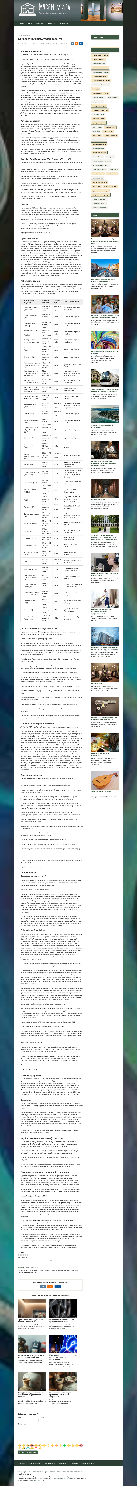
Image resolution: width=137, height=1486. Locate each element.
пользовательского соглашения (63, 1478)
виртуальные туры (98, 59)
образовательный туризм (100, 165)
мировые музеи (110, 127)
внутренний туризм (99, 64)
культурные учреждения (100, 110)
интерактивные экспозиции (101, 80)
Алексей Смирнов (24, 1267)
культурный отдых (98, 119)
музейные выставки (111, 136)
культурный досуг (98, 114)
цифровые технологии (99, 208)
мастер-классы (97, 127)
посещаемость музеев (99, 170)
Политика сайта (49, 1463)
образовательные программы (102, 161)
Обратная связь (34, 1463)
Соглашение (63, 1463)
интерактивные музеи (99, 76)
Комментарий (22, 1424)
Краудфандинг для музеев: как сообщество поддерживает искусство (31, 1395)
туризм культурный (110, 186)
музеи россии (97, 136)
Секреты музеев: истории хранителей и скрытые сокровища (60, 1395)
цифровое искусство (99, 203)
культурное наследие (99, 106)
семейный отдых (98, 178)
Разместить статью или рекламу (82, 1463)
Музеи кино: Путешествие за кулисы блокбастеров (61, 1321)
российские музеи (98, 174)
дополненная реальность (100, 68)
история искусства (98, 97)
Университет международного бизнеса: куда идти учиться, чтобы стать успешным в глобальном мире (104, 537)
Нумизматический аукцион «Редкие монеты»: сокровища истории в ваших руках (105, 241)
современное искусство (100, 182)
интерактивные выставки (101, 72)
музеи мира (96, 131)
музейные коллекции (99, 140)
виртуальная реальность (100, 55)
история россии (97, 102)
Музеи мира (54, 6)
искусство (96, 89)
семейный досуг (112, 174)
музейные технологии (99, 144)
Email (42, 1417)
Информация (63, 23)
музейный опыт (98, 157)
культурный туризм (99, 123)
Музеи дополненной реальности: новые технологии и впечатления (63, 1357)
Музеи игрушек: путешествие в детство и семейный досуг (31, 1356)
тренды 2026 (96, 186)
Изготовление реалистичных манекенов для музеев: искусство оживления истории (103, 463)
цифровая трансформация (101, 195)
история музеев (113, 97)
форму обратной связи (37, 1480)
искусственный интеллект (101, 85)
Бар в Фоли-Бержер (30, 617)
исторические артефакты (100, 93)
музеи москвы (108, 131)
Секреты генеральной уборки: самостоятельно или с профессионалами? (102, 612)
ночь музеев (110, 157)
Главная (22, 1463)
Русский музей (96, 683)
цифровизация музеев (99, 199)
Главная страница (26, 23)
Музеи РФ (51, 23)
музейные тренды (98, 148)
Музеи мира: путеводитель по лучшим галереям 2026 (30, 1321)
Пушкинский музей (98, 499)
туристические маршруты (101, 191)
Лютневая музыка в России (101, 791)
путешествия (114, 170)
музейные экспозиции (99, 152)
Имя (19, 1417)
